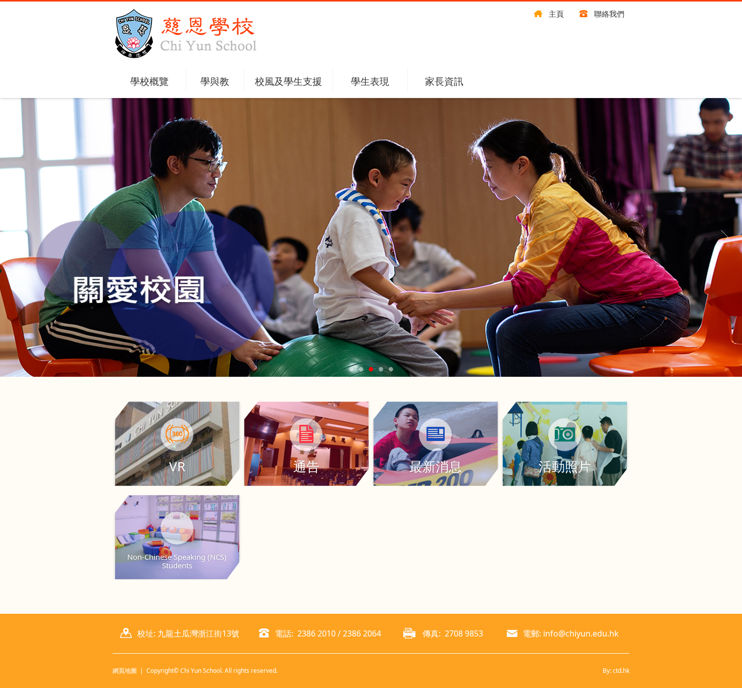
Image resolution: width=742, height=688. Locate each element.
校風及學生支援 (288, 81)
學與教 (214, 81)
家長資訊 (444, 81)
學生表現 (370, 81)
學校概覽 (149, 81)
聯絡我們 (609, 14)
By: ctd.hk (616, 670)
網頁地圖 (125, 670)
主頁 (556, 14)
